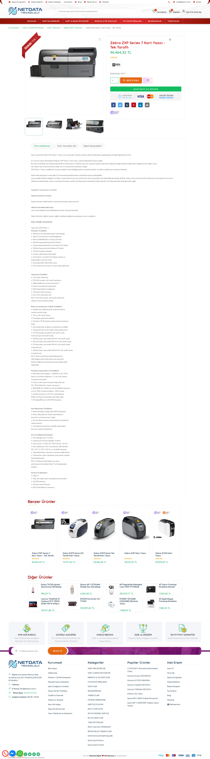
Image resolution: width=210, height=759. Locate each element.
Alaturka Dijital (95, 756)
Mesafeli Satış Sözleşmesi (58, 682)
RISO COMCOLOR (95, 709)
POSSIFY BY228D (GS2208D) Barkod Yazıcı (129, 601)
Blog (79, 2)
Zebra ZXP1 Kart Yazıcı (135, 553)
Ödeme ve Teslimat (55, 700)
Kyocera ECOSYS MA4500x (138, 680)
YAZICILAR (32, 21)
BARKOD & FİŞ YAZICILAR (106, 21)
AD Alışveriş (109, 756)
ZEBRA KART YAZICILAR (73, 28)
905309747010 (30, 693)
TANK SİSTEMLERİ (95, 722)
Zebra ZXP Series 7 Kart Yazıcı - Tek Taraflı (43, 554)
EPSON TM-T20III (135, 694)
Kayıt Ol (170, 668)
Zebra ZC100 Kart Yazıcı (163, 554)
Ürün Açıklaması (42, 146)
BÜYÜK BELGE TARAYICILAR (100, 731)
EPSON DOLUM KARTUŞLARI (100, 736)
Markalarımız (174, 704)
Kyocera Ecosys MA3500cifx (139, 676)
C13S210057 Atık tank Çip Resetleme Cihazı (142, 669)
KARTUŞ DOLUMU (95, 704)
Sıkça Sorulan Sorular (56, 709)
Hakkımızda (52, 673)
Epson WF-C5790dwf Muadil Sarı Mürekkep (90, 585)
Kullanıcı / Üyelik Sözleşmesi (59, 677)
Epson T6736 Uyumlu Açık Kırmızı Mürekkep (51, 585)
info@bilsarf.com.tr (183, 2)
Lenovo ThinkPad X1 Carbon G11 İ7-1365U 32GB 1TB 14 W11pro (50, 601)
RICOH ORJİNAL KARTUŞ (98, 713)
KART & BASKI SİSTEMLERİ (77, 21)
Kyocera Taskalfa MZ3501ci (138, 685)
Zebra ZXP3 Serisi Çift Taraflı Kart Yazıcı (73, 554)
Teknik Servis (91, 2)
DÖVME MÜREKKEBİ (96, 700)
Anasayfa (15, 28)
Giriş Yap (170, 673)
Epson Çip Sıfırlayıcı (96, 740)
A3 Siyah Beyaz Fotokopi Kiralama (168, 600)
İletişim (198, 2)
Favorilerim (68, 2)
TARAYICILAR (173, 21)
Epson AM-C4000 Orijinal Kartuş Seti (142, 698)
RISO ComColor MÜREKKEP (99, 727)
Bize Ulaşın (52, 668)
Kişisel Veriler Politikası (57, 691)
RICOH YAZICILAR (95, 718)
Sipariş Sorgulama (18, 2)
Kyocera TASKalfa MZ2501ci (139, 689)
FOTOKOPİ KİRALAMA (132, 21)
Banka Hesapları (54, 2)
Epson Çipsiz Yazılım (96, 745)
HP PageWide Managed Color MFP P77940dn (131, 585)
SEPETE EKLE (132, 80)
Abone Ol (57, 651)
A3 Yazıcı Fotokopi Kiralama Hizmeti (168, 585)
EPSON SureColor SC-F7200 (90, 600)
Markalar (105, 2)
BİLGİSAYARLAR (155, 21)
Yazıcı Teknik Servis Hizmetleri (60, 713)
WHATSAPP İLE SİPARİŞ (145, 89)
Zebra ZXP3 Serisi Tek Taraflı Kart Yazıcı (104, 554)
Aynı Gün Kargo (54, 704)
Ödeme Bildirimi (37, 2)
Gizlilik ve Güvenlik (55, 695)
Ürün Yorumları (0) (66, 146)
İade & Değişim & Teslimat (58, 686)
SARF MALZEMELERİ (51, 21)
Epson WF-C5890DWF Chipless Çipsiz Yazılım (143, 704)
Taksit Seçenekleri (92, 146)
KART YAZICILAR (53, 28)
